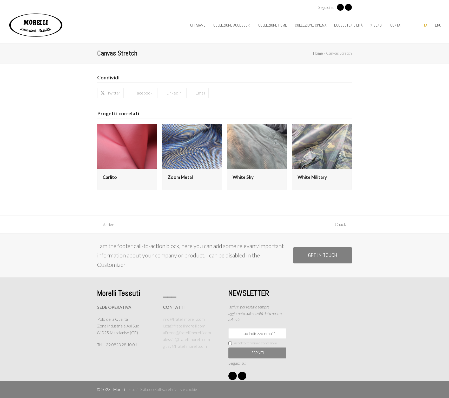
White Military (312, 177)
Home (318, 53)
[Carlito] (127, 145)
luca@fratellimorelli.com (184, 325)
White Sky (243, 177)
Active (105, 225)
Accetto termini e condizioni (255, 343)
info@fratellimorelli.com (184, 319)
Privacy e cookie (183, 389)
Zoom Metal (180, 177)
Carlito (110, 177)
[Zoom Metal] (192, 145)
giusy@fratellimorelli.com (185, 346)
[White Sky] (257, 145)
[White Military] (322, 145)
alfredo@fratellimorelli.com (187, 332)
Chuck (343, 225)
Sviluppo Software (155, 389)
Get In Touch (322, 255)
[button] (110, 93)
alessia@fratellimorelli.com (186, 339)
